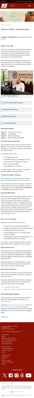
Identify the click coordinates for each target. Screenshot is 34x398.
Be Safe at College (6, 360)
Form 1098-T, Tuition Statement (12, 287)
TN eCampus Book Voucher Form (16, 305)
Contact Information (9, 123)
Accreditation (5, 356)
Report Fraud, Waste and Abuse (7, 395)
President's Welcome (7, 341)
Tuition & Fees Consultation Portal (14, 178)
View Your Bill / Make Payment (12, 102)
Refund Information (9, 116)
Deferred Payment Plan (10, 109)
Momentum (23, 1)
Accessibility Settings (7, 343)
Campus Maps (5, 334)
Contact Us (31, 1)
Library (3, 352)
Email (27, 1)
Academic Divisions (7, 350)
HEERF (3, 336)
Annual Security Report (7, 362)
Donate (3, 364)
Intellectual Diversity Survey (9, 338)
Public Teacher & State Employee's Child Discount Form (18, 289)
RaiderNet (18, 1)
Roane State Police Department (9, 340)
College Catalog (5, 346)
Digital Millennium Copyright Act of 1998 (20, 395)
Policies (3, 358)
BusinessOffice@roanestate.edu (9, 306)
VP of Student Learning (7, 348)
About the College (6, 355)
